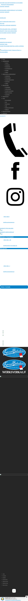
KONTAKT (2, 6)
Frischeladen (7, 87)
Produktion (7, 64)
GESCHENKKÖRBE (12, 31)
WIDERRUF (13, 25)
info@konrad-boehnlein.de (8, 222)
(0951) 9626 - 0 (7, 266)
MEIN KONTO (12, 21)
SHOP (4, 98)
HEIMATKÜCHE (3, 42)
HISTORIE (2, 2)
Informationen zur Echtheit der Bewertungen (13, 600)
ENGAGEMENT (10, 4)
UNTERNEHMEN (6, 61)
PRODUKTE (3, 4)
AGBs (6, 44)
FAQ (1, 23)
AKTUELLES (5, 113)
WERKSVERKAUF (11, 10)
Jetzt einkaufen (8, 100)
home (4, 59)
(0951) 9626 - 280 (7, 240)
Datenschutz (5, 581)
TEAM (6, 31)
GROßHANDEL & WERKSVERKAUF (9, 74)
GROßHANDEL (3, 10)
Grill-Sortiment (8, 89)
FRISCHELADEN (4, 29)
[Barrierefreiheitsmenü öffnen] (27, 597)
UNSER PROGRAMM (5, 46)
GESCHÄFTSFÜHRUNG (10, 2)
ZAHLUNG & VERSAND (5, 25)
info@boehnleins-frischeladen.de (10, 245)
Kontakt (6, 70)
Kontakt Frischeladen (9, 91)
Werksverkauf (8, 77)
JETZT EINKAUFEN (4, 21)
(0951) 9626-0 (6, 216)
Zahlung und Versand (9, 107)
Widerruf (7, 109)
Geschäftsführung (8, 68)
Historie (6, 63)
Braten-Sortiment (8, 92)
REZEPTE (2, 31)
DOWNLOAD (3, 17)
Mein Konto (7, 104)
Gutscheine (7, 81)
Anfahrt (6, 72)
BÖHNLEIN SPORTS (6, 111)
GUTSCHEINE (19, 2)
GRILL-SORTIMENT (12, 29)
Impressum (5, 579)
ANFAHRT (7, 6)
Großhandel (7, 76)
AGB (3, 23)
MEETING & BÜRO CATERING (17, 46)
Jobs (4, 573)
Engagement (7, 66)
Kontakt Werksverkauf (9, 79)
